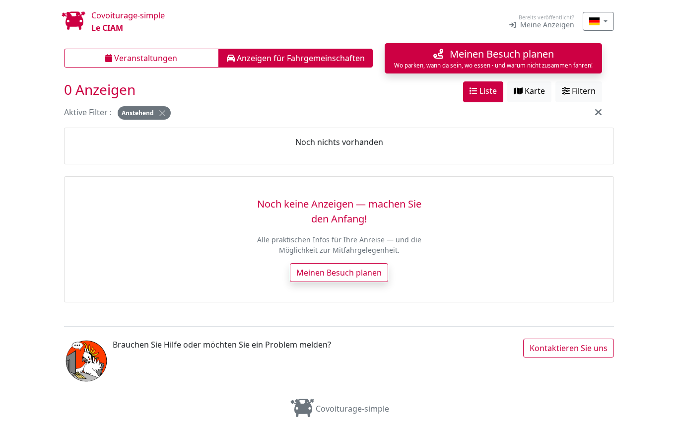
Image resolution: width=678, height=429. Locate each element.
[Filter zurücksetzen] (598, 112)
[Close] (162, 113)
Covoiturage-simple (352, 408)
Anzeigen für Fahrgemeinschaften (300, 58)
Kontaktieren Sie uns (569, 348)
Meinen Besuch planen (339, 272)
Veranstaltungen (144, 58)
